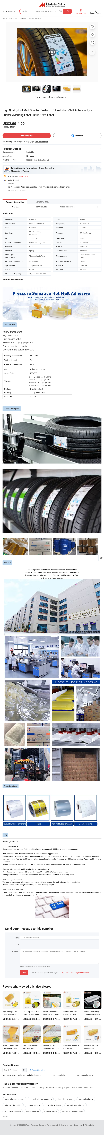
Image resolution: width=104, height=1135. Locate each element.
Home (5, 18)
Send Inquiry (26, 135)
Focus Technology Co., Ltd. (35, 1125)
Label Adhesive (33, 1075)
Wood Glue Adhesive (13, 1111)
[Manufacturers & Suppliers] (52, 4)
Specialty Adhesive (84, 1075)
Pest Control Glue (59, 1075)
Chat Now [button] (79, 135)
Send (24, 972)
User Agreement (66, 1125)
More (5, 1116)
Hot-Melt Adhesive (35, 18)
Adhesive (23, 18)
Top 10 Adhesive (32, 1111)
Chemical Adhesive (86, 1099)
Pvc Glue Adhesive (54, 1105)
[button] (93, 206)
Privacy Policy (89, 1125)
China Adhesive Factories (14, 1099)
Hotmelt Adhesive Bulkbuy (72, 1111)
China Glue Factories (65, 1099)
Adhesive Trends (50, 1111)
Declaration (78, 1125)
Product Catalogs (38, 1070)
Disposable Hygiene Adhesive (14, 1075)
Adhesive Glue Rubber (13, 1105)
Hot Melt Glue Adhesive (75, 1105)
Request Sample (41, 142)
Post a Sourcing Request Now (75, 972)
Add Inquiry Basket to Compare (52, 97)
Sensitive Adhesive (34, 1105)
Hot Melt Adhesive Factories (41, 1099)
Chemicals (13, 18)
